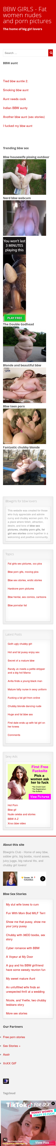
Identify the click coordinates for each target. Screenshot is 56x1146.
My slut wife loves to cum (22, 904)
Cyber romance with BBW (22, 948)
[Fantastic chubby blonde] (24, 484)
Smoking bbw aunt (15, 90)
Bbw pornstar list (17, 605)
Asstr (6, 1054)
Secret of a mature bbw (21, 660)
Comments (14, 735)
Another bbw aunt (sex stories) (24, 117)
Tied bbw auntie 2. (15, 81)
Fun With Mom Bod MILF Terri (25, 913)
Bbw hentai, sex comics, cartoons (27, 597)
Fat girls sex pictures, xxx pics (25, 563)
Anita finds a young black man (25, 681)
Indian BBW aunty (15, 108)
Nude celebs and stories (21, 814)
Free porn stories (14, 1037)
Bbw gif (12, 809)
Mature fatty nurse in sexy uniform (27, 689)
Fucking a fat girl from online (24, 697)
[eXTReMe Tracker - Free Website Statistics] (6, 1083)
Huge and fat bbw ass (20, 714)
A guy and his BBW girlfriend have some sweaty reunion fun (25, 967)
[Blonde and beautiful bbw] (24, 402)
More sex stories (16, 1013)
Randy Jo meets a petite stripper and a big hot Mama (26, 670)
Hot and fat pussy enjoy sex (23, 652)
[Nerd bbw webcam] (24, 234)
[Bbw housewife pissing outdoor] (24, 193)
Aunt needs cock (14, 99)
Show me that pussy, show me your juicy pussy (26, 924)
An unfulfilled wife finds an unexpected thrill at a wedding (25, 989)
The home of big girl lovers (22, 29)
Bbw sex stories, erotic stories (25, 580)
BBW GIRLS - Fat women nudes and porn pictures (27, 15)
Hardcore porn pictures (21, 588)
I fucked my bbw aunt (17, 126)
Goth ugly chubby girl (20, 643)
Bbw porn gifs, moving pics (23, 571)
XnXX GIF (10, 1063)
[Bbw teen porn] (24, 443)
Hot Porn (13, 805)
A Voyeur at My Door (19, 957)
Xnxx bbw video (17, 823)
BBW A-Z (13, 818)
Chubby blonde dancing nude (24, 706)
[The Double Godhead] (24, 361)
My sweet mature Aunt (20, 978)
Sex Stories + (12, 1046)
